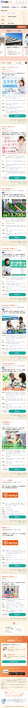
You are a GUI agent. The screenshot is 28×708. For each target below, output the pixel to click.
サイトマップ (21, 692)
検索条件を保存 (22, 26)
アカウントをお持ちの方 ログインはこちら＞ (14, 664)
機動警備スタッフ (6, 527)
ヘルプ (16, 694)
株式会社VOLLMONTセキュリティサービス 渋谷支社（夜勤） (13, 190)
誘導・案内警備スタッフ (8, 188)
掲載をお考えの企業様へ (18, 695)
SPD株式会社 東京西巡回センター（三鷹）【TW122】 (11, 529)
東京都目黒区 (22, 4)
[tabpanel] (14, 44)
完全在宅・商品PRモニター (9, 126)
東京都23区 (17, 4)
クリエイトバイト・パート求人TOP (6, 4)
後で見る (5, 115)
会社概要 (22, 694)
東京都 (14, 4)
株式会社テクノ (4, 578)
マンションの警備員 (7, 480)
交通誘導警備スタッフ (7, 422)
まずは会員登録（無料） (14, 661)
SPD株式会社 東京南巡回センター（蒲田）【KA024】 (11, 482)
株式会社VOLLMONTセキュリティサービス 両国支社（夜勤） (13, 307)
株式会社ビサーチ (5, 128)
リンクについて (13, 692)
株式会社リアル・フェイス (6, 69)
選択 (24, 16)
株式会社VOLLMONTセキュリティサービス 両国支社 (11, 250)
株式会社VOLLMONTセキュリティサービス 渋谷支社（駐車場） (13, 365)
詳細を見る (17, 115)
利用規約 (6, 692)
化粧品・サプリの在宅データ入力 (10, 67)
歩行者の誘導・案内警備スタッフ (10, 248)
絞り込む (23, 13)
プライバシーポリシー (9, 694)
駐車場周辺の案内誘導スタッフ (9, 364)
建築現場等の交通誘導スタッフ (9, 576)
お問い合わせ (8, 695)
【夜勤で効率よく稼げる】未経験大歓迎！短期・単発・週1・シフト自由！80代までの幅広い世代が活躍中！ (13, 196)
